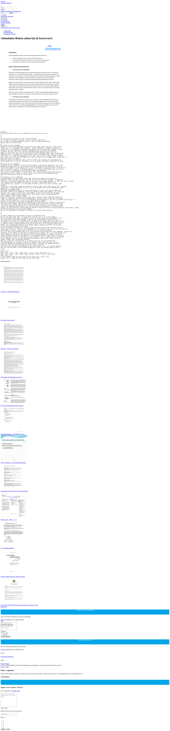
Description (7, 625)
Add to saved (15, 27)
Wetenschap (7, 31)
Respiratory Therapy (10, 34)
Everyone (5, 633)
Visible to (3, 631)
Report (3, 663)
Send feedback (5, 677)
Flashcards (4, 16)
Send (8, 729)
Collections (10, 16)
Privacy (3, 667)
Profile (2, 24)
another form (16, 691)
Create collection (5, 636)
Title (2, 621)
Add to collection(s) (6, 27)
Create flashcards (16, 11)
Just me (5, 635)
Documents (4, 656)
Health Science (8, 32)
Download (4, 606)
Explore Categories (6, 3)
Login (2, 9)
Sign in (3, 619)
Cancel (3, 729)
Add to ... (3, 26)
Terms (7, 667)
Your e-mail (4, 708)
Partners (7, 663)
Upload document (6, 11)
